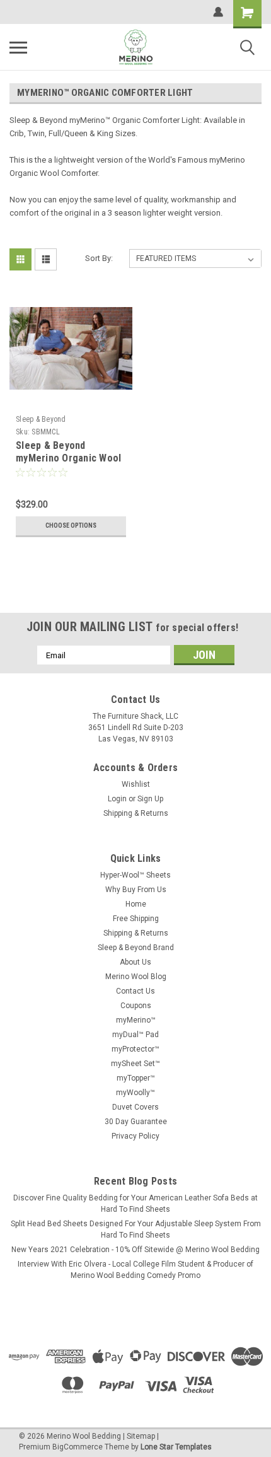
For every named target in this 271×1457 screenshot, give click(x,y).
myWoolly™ (135, 1092)
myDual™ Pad (135, 1034)
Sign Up (150, 798)
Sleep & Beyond (41, 419)
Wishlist (136, 784)
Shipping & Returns (135, 813)
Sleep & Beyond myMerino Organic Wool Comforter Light (68, 458)
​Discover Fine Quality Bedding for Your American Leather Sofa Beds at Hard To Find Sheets (135, 1203)
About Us (135, 962)
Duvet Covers (135, 1107)
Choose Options (70, 525)
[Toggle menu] (18, 47)
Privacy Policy (135, 1136)
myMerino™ (136, 1020)
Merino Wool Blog (135, 976)
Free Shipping (136, 918)
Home (135, 904)
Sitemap (141, 1436)
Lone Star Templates (176, 1446)
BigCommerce (77, 1446)
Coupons (135, 1005)
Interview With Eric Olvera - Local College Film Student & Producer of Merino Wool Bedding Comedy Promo (135, 1270)
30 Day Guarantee (136, 1121)
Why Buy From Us (135, 889)
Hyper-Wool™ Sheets (135, 875)
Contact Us (135, 991)
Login (117, 798)
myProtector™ (135, 1049)
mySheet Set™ (135, 1063)
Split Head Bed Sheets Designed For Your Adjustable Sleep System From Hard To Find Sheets (136, 1229)
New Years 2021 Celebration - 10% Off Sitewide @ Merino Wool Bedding (135, 1249)
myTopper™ (136, 1078)
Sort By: (99, 258)
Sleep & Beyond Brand (136, 947)
